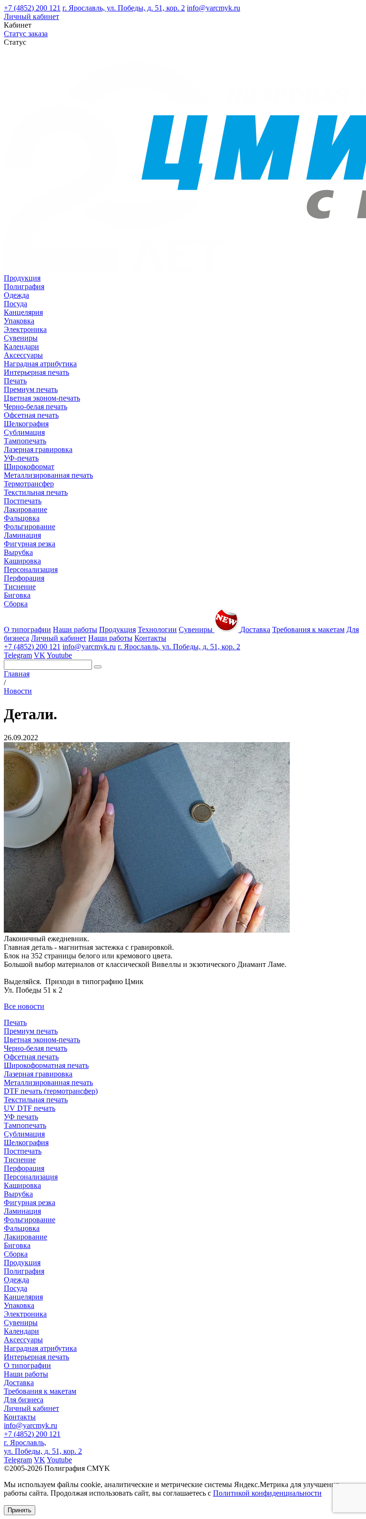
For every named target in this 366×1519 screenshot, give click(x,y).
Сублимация (24, 432)
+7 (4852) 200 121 (32, 8)
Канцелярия (23, 312)
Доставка (255, 629)
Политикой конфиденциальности (267, 1493)
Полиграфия (24, 286)
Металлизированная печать (48, 475)
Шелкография (26, 424)
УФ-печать (21, 458)
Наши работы (75, 629)
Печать (15, 381)
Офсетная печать (31, 415)
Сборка (16, 604)
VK (39, 655)
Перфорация (24, 578)
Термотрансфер (29, 484)
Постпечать (22, 501)
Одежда (16, 295)
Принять (19, 1510)
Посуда (15, 304)
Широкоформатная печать (46, 1065)
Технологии (157, 629)
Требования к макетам (308, 629)
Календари (21, 346)
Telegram (18, 655)
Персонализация (31, 569)
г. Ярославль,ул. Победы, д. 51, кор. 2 (43, 1447)
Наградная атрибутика (40, 364)
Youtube (59, 655)
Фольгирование (29, 527)
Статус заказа (26, 34)
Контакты (150, 638)
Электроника (25, 329)
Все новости (24, 1006)
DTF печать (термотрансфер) (51, 1091)
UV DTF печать (29, 1108)
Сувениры (21, 338)
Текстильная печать (36, 492)
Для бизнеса (23, 1400)
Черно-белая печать (35, 406)
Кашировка (22, 561)
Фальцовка (22, 518)
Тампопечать (25, 441)
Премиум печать (31, 389)
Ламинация (22, 535)
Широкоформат (29, 467)
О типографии (27, 629)
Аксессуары (23, 355)
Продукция (22, 278)
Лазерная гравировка (38, 449)
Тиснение (20, 587)
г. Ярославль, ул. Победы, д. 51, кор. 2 (123, 8)
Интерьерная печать (36, 372)
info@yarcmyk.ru (213, 8)
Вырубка (18, 552)
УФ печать (21, 1117)
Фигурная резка (29, 544)
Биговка (17, 595)
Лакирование (25, 509)
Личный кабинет (31, 16)
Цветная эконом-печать (42, 398)
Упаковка (19, 321)
